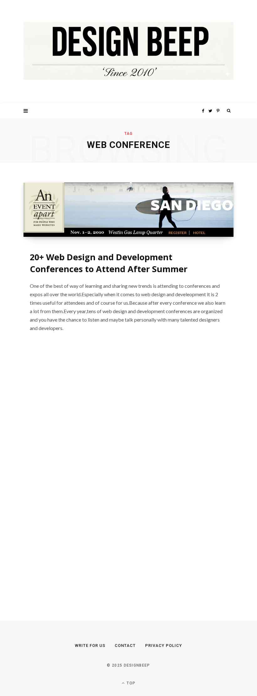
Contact (125, 645)
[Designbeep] (128, 51)
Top (130, 683)
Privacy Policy (163, 645)
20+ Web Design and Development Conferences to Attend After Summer (108, 263)
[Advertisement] (71, 478)
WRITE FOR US (90, 645)
